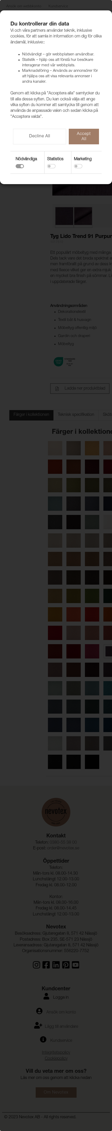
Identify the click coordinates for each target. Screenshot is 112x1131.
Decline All (39, 136)
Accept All (84, 136)
